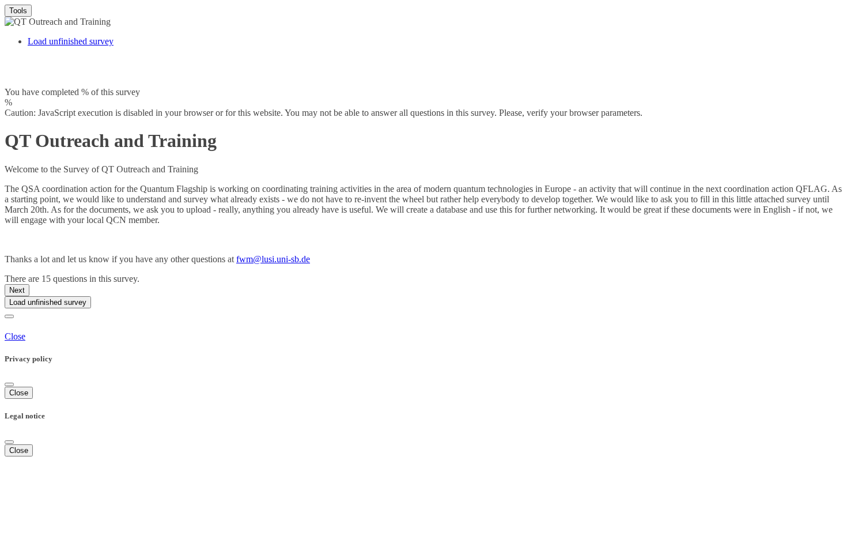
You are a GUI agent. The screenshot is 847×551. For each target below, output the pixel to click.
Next (17, 290)
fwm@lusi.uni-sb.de (273, 259)
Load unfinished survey (71, 41)
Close (15, 336)
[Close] (9, 384)
